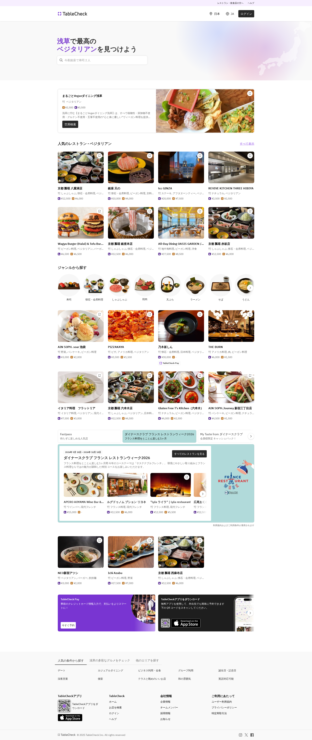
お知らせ (165, 719)
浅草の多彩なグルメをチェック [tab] (110, 660)
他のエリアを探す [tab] (147, 660)
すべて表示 (247, 143)
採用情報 (165, 713)
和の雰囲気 (184, 678)
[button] (82, 193)
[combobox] (102, 60)
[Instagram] (240, 735)
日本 (217, 14)
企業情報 (165, 701)
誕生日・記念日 (227, 670)
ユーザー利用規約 (222, 701)
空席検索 (70, 124)
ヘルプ (251, 3)
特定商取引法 (219, 713)
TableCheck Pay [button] (171, 363)
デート (61, 670)
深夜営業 (63, 678)
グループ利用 (185, 670)
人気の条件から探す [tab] (71, 660)
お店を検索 (115, 707)
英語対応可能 (226, 678)
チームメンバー (169, 707)
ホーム (113, 701)
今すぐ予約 (68, 625)
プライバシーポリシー (224, 707)
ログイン (246, 14)
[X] (246, 735)
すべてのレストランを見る (189, 453)
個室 (100, 678)
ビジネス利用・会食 (149, 670)
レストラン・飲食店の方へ (230, 3)
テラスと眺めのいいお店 (152, 678)
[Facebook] (252, 735)
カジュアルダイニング (110, 670)
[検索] (61, 60)
